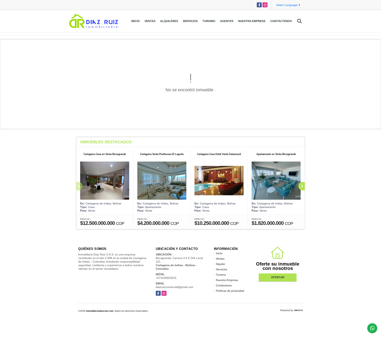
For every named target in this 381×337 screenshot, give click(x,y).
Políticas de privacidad (230, 290)
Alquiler (220, 264)
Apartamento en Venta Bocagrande (276, 154)
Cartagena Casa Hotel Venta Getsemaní (219, 154)
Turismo (208, 21)
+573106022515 (166, 277)
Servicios (190, 21)
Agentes (226, 21)
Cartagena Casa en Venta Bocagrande (105, 154)
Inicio (135, 21)
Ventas (149, 21)
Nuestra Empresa (252, 21)
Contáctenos (281, 21)
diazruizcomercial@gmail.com (174, 287)
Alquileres (169, 21)
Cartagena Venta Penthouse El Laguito (162, 154)
